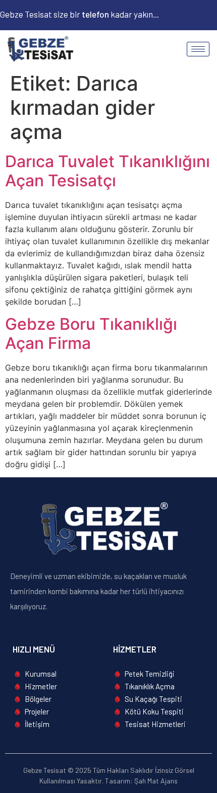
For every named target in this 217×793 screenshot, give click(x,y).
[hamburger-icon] (198, 49)
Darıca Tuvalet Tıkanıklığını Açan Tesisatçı (107, 171)
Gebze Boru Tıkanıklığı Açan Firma (91, 333)
